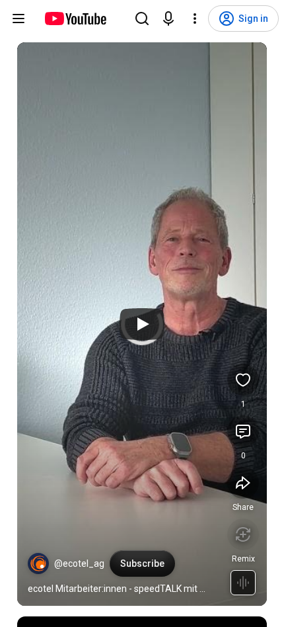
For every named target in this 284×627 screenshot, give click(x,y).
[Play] (142, 324)
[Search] (142, 18)
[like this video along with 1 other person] (243, 380)
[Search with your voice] (168, 18)
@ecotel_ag (79, 563)
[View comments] (243, 431)
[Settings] (195, 18)
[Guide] (18, 18)
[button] (38, 563)
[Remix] (243, 534)
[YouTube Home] (75, 18)
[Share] (243, 483)
